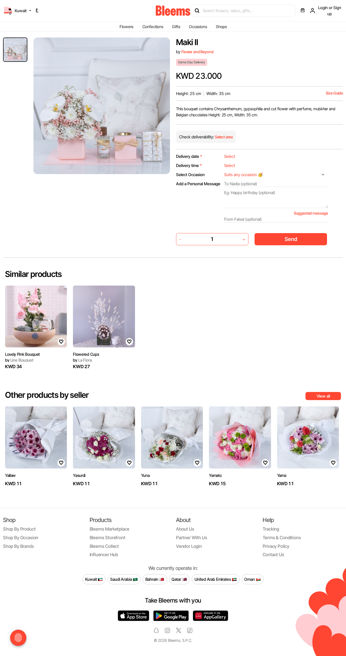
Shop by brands (18, 546)
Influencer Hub (104, 554)
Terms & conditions (282, 537)
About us (185, 529)
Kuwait (91, 579)
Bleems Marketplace (109, 529)
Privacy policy (276, 546)
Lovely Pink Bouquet (22, 354)
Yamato (215, 475)
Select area (223, 137)
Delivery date (189, 156)
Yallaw (10, 475)
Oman (250, 579)
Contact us (273, 554)
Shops (221, 26)
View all (323, 396)
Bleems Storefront (107, 537)
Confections (152, 26)
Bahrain (152, 579)
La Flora (82, 360)
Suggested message (311, 213)
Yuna (145, 475)
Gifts (176, 26)
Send (291, 239)
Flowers (126, 26)
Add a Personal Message (198, 183)
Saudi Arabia (121, 579)
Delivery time (189, 165)
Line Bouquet (19, 360)
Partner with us (191, 537)
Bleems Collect (104, 546)
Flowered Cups (86, 354)
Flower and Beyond (197, 51)
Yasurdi (79, 475)
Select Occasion (190, 174)
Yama (281, 475)
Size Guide (334, 93)
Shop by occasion (20, 537)
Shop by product (19, 529)
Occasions (198, 26)
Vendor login (189, 546)
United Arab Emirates (213, 579)
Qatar (176, 579)
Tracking (271, 529)
